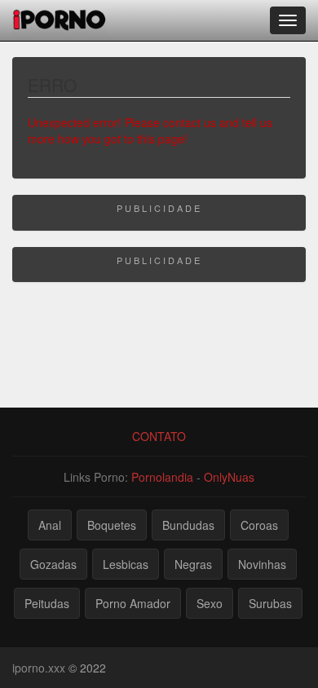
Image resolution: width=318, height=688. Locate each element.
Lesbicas (125, 564)
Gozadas (53, 564)
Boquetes (111, 525)
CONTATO (159, 436)
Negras (193, 564)
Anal (49, 525)
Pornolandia (162, 477)
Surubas (270, 603)
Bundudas (188, 525)
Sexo (210, 603)
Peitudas (46, 603)
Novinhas (262, 564)
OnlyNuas (229, 477)
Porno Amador (132, 603)
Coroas (259, 525)
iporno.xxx (38, 667)
